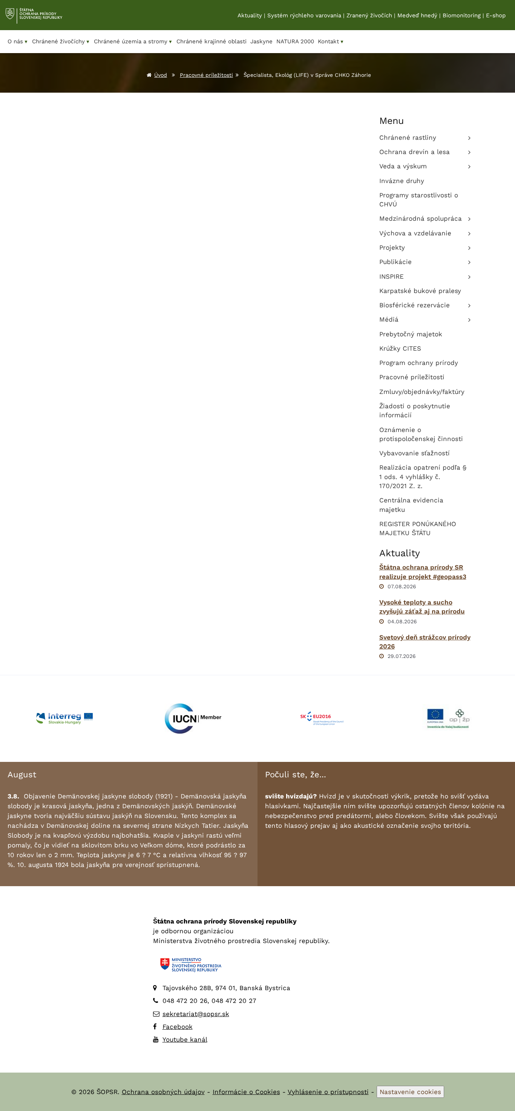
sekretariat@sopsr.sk (195, 1014)
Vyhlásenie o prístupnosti (328, 1092)
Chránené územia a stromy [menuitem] (133, 41)
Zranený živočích (369, 15)
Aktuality (250, 15)
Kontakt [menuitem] (331, 41)
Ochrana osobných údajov (163, 1092)
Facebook (177, 1026)
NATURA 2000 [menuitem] (295, 41)
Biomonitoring (462, 15)
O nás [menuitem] (18, 41)
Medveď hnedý (417, 15)
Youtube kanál (184, 1039)
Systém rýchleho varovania (304, 15)
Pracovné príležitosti (206, 75)
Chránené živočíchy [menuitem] (61, 41)
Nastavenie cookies (410, 1092)
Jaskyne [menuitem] (261, 41)
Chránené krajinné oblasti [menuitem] (211, 41)
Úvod (160, 75)
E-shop (496, 15)
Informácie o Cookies (246, 1092)
